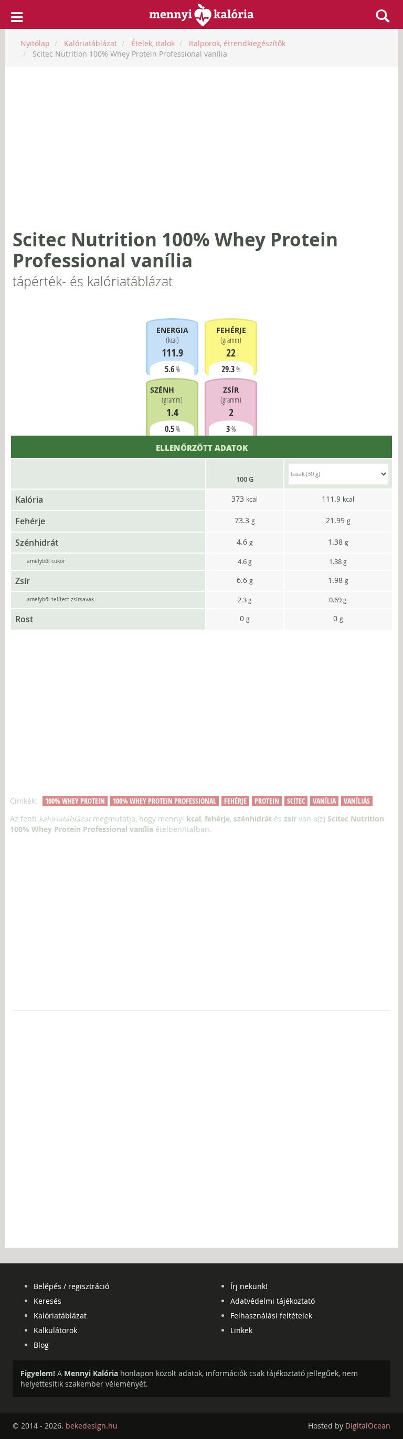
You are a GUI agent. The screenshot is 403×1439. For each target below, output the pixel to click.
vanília (324, 801)
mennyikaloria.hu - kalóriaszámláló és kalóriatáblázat (201, 14)
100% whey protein (75, 801)
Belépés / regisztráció (71, 1286)
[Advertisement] (201, 147)
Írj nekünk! (249, 1286)
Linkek (241, 1330)
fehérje (235, 801)
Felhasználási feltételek (271, 1316)
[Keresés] (382, 16)
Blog (41, 1345)
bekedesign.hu (92, 1426)
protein (266, 801)
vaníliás (357, 801)
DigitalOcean (367, 1426)
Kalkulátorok (55, 1330)
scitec (296, 801)
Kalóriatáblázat (60, 1316)
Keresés (47, 1301)
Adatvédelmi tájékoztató (272, 1301)
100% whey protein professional (164, 801)
